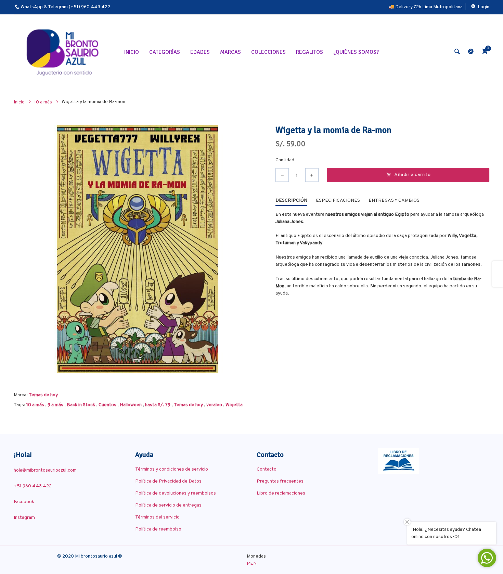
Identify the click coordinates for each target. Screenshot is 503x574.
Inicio (20, 102)
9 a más (55, 405)
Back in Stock (81, 405)
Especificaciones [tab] (338, 200)
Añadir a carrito (412, 175)
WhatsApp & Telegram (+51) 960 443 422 (65, 7)
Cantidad (284, 160)
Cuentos (107, 405)
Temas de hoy (43, 395)
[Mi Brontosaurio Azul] (64, 52)
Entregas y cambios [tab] (394, 200)
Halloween (131, 405)
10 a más (35, 405)
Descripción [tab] (291, 200)
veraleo (214, 405)
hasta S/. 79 (157, 405)
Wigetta (234, 405)
